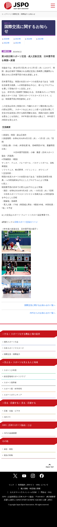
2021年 (18, 43)
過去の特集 (8, 455)
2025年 (18, 39)
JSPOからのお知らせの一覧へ (42, 313)
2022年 (7, 43)
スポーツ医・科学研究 (13, 389)
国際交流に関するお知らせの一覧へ (39, 305)
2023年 (41, 39)
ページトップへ (50, 465)
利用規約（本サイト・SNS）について (33, 485)
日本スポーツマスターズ (14, 348)
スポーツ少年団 (10, 370)
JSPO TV (7, 417)
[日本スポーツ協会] (16, 5)
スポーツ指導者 (10, 382)
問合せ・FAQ (46, 492)
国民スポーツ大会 (11, 342)
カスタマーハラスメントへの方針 (23, 492)
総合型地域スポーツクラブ (14, 376)
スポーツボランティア (13, 395)
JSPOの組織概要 (10, 433)
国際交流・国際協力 (20, 14)
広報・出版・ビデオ (12, 411)
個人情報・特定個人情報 (30, 488)
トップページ (7, 14)
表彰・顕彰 (8, 449)
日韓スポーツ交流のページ (26, 222)
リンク (11, 485)
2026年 (7, 39)
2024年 (29, 39)
